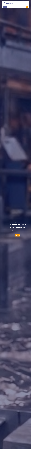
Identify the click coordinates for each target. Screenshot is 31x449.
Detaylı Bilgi (18, 235)
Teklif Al (5, 6)
